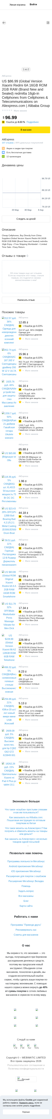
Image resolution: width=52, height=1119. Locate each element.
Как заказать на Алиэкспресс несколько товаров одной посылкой (26, 840)
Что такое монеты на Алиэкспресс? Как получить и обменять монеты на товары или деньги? (26, 831)
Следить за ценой (26, 219)
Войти (33, 4)
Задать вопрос (26, 891)
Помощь (26, 886)
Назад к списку (4, 23)
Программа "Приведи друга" (26, 925)
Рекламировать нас (26, 930)
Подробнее (33, 122)
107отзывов (7, 143)
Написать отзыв (26, 300)
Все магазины (26, 896)
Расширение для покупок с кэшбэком (26, 876)
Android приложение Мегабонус (26, 866)
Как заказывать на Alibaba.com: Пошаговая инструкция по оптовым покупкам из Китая (26, 820)
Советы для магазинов (26, 935)
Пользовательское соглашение (25, 1065)
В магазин (26, 130)
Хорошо (26, 1112)
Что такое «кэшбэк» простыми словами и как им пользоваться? (26, 811)
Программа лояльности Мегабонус (26, 861)
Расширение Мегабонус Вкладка (26, 881)
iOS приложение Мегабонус (26, 871)
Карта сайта (26, 906)
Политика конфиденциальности (26, 1068)
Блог (26, 901)
